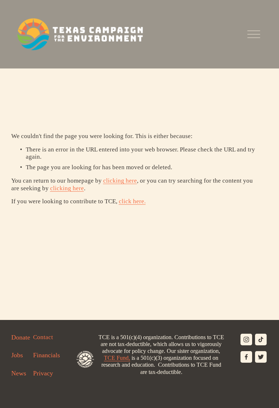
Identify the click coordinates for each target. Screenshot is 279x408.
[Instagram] (246, 339)
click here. (132, 201)
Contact (43, 337)
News (18, 373)
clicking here (120, 180)
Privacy (43, 373)
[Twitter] (261, 357)
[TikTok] (261, 339)
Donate (20, 337)
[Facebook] (246, 357)
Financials (46, 355)
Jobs (17, 355)
